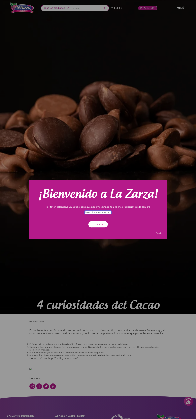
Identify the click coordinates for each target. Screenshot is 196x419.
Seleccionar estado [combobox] (95, 212)
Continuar (98, 224)
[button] (108, 212)
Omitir (159, 233)
